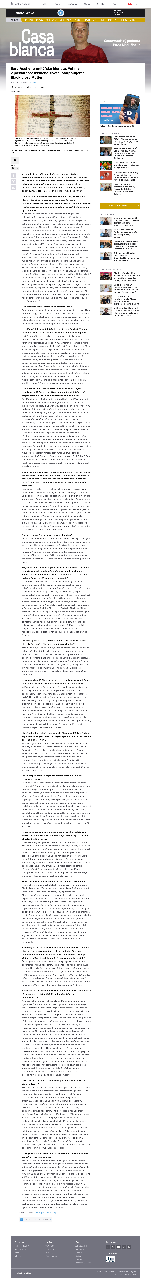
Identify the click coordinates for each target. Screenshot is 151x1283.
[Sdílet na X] (13, 181)
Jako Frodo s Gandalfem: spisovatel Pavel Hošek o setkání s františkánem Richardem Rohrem (126, 245)
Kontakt (79, 1259)
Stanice (87, 4)
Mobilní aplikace (52, 1256)
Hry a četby (105, 108)
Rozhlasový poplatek (84, 1263)
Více (133, 20)
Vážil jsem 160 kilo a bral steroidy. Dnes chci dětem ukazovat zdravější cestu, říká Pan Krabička (126, 312)
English (133, 1272)
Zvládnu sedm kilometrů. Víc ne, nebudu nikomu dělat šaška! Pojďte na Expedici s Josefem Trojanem (126, 153)
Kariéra (78, 1256)
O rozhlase (101, 4)
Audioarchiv (118, 13)
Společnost (65, 20)
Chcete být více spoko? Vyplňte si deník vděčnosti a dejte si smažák (126, 165)
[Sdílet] (17, 168)
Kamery (117, 15)
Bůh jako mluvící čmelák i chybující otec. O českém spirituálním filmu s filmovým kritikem (126, 221)
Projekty (123, 20)
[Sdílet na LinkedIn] (13, 187)
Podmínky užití (122, 1272)
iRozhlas (44, 4)
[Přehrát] (15, 160)
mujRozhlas (72, 4)
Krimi (115, 108)
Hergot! (33, 82)
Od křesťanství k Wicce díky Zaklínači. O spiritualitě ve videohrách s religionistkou (127, 257)
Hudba (77, 20)
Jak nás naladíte (82, 1246)
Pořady (39, 20)
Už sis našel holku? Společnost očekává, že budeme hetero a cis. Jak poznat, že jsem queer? (126, 288)
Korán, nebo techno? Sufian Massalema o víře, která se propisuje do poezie (126, 233)
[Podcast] (13, 168)
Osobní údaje (110, 1272)
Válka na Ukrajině (22, 1246)
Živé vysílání (106, 116)
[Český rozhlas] (20, 4)
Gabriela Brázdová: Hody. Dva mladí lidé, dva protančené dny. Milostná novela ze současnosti (126, 176)
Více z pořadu (107, 215)
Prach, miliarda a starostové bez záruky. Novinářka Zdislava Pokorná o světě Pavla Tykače (125, 189)
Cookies (100, 1272)
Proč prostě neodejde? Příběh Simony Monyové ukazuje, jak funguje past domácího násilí (126, 140)
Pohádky (105, 112)
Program (58, 4)
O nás (96, 20)
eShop (18, 1256)
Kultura (14, 20)
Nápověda (80, 1249)
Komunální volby (22, 1249)
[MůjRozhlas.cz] (15, 92)
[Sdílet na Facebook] (13, 175)
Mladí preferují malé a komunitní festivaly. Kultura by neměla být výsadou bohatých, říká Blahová (127, 277)
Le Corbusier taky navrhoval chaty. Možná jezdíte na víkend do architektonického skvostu (126, 300)
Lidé (103, 20)
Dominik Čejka (51, 1213)
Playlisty (112, 20)
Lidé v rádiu (80, 1253)
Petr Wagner (39, 1213)
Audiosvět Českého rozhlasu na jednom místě (117, 126)
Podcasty (49, 1253)
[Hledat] (137, 4)
